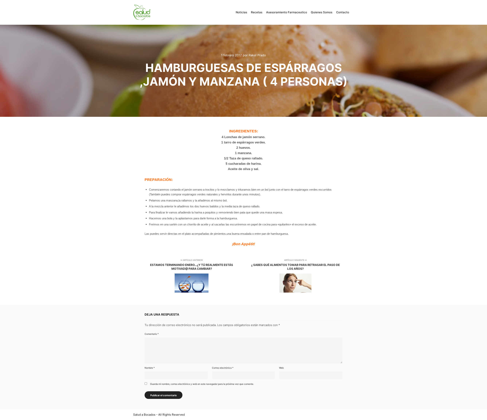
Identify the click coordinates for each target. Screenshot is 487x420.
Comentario (152, 333)
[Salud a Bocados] (141, 12)
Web (281, 367)
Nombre (150, 367)
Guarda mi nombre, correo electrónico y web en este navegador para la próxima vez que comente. (202, 384)
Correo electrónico (222, 367)
